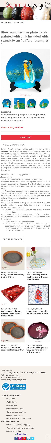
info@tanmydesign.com (16, 380)
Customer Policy (10, 421)
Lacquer (7, 22)
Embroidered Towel (15, 408)
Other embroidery (14, 415)
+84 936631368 (14, 377)
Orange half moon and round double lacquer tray (12, 348)
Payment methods (14, 431)
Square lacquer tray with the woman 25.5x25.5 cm (37, 312)
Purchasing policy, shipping (18, 424)
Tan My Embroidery (11, 395)
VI (49, 3)
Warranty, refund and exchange (20, 428)
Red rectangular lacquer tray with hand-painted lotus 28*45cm (11, 313)
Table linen (12, 402)
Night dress (12, 405)
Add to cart (25, 137)
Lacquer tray (18, 22)
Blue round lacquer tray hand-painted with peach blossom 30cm (37, 277)
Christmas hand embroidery (19, 418)
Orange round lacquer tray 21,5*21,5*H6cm (12, 276)
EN (46, 3)
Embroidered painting (16, 412)
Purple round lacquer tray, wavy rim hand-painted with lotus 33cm (37, 349)
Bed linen (11, 399)
